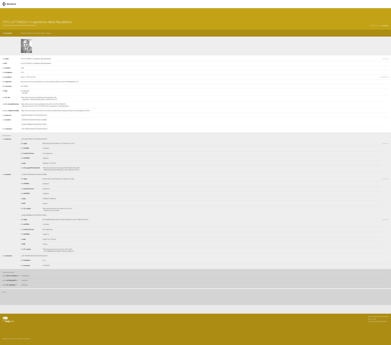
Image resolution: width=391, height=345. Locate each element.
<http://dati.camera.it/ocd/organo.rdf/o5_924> (57, 209)
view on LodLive (372, 319)
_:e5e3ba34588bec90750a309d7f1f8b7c (34, 124)
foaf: (6, 68)
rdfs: (5, 59)
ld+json (385, 321)
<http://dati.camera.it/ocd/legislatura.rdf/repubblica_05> (39, 98)
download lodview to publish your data (16, 339)
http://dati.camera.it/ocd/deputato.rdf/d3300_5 (19, 25)
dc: (7, 33)
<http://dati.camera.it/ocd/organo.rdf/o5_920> (58, 250)
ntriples (377, 321)
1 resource (24, 280)
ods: (6, 77)
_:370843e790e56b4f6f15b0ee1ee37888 (34, 120)
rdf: (4, 91)
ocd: (6, 97)
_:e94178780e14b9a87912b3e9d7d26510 (34, 129)
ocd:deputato (25, 92)
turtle (380, 321)
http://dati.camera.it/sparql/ (381, 316)
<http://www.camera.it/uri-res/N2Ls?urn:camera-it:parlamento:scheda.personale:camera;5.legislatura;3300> (55, 110)
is (10, 276)
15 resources (25, 276)
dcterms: (10, 110)
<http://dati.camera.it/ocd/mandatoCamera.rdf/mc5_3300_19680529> (45, 105)
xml (373, 321)
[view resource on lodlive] (388, 13)
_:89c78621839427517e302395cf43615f (34, 115)
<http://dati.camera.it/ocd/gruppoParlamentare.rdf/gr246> (61, 169)
